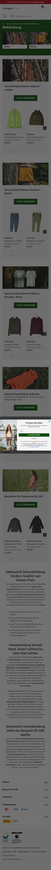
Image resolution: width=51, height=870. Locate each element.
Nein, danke (34, 438)
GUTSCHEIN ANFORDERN (34, 435)
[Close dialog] (49, 421)
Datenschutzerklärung (35, 446)
